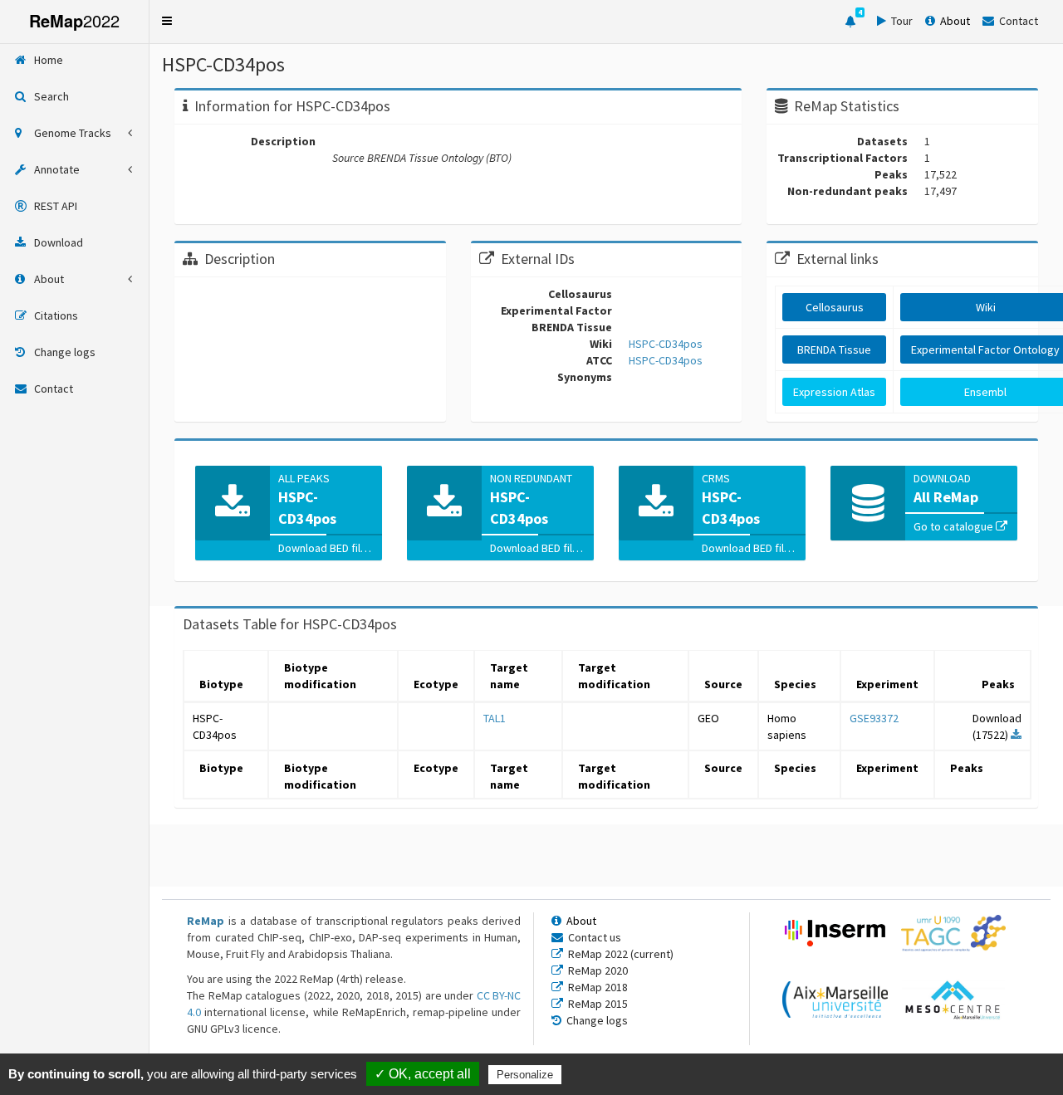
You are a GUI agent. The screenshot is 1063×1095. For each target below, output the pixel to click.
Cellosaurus (835, 307)
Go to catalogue (955, 526)
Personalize (525, 1074)
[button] (166, 21)
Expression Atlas (834, 391)
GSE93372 (874, 718)
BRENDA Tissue (834, 349)
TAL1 (494, 718)
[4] (850, 21)
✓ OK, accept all (423, 1074)
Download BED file (324, 547)
